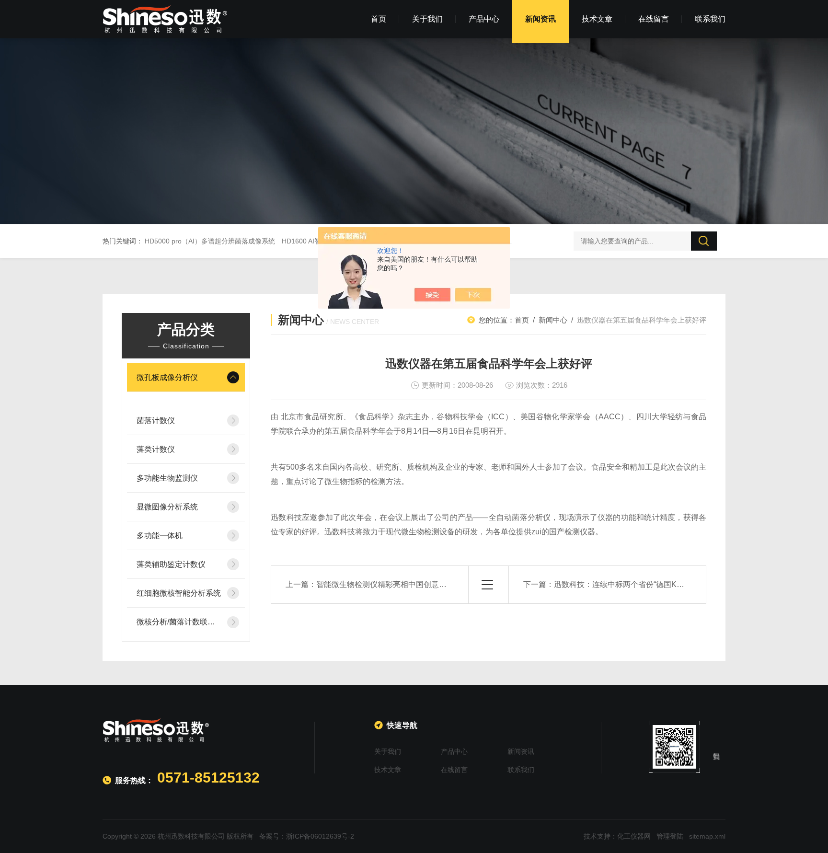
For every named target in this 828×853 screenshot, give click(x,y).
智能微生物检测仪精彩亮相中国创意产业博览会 (396, 584)
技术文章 (597, 19)
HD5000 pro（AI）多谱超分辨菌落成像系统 (210, 241)
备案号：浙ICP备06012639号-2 (306, 836)
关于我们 (427, 19)
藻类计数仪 (156, 449)
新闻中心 (553, 320)
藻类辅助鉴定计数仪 (171, 564)
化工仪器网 (634, 836)
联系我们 (710, 19)
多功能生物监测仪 (167, 478)
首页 (378, 19)
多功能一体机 (160, 535)
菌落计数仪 (156, 420)
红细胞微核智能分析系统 (179, 593)
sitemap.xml (707, 836)
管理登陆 (669, 836)
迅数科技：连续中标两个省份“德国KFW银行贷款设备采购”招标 (661, 584)
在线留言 (653, 19)
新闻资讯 (540, 19)
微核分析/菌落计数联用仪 (179, 622)
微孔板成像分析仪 (167, 377)
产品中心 (484, 19)
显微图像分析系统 (167, 507)
